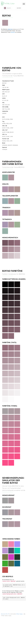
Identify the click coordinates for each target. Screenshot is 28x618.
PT (8, 614)
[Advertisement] (14, 48)
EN (2, 614)
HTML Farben (19, 614)
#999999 (13, 32)
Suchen (19, 8)
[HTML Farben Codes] (8, 2)
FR (6, 614)
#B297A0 (10, 29)
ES (4, 614)
